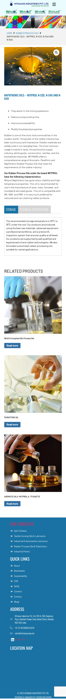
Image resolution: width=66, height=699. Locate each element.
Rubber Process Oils (27, 33)
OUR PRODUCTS (22, 524)
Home (9, 33)
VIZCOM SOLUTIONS (43, 697)
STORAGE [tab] (11, 209)
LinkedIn (20, 639)
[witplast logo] (54, 12)
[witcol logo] (11, 12)
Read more (12, 345)
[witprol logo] (40, 12)
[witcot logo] (26, 12)
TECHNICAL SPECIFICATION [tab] (34, 209)
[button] (55, 4)
